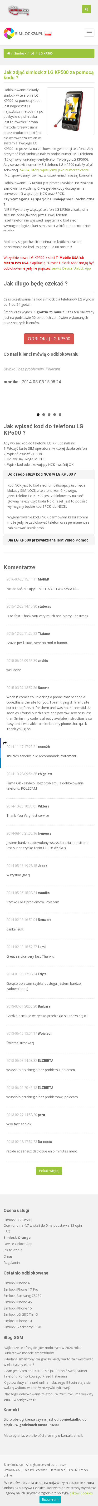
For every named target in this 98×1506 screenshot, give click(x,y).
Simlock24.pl (12, 1470)
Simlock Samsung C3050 (22, 1295)
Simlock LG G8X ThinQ (21, 1314)
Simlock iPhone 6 (17, 1283)
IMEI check (81, 1470)
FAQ (7, 1231)
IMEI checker (38, 1470)
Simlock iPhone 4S (18, 1302)
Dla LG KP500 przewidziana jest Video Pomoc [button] (47, 540)
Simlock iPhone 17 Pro (21, 1289)
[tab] (49, 474)
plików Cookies (81, 1493)
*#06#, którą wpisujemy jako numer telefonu (54, 170)
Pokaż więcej (49, 1170)
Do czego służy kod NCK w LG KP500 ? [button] (41, 474)
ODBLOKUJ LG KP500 (49, 338)
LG (32, 53)
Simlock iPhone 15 (18, 1308)
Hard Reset (57, 1470)
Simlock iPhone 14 (18, 1321)
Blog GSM (13, 1337)
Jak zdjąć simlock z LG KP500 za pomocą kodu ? (49, 74)
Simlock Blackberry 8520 (22, 1327)
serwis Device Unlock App (71, 268)
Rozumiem (50, 1499)
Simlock (20, 53)
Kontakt (11, 1409)
